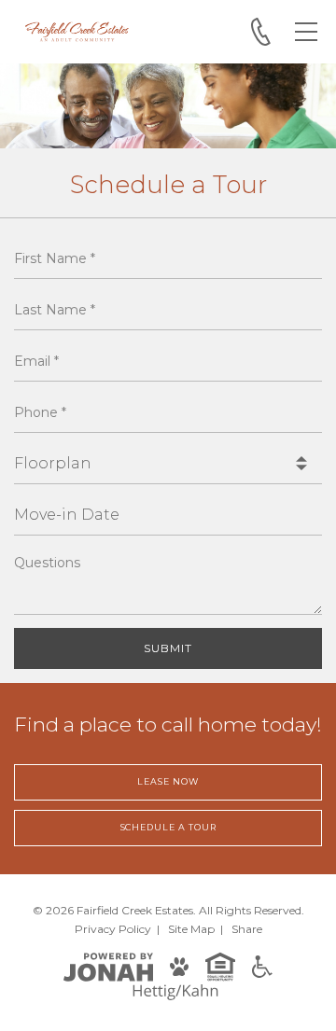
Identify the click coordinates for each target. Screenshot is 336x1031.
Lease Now (167, 781)
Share (246, 929)
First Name (54, 258)
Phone (40, 412)
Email (36, 361)
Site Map (191, 929)
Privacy (113, 929)
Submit (168, 648)
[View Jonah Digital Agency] (108, 966)
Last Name (54, 309)
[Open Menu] (306, 31)
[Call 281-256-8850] (261, 32)
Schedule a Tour (168, 827)
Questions (47, 562)
